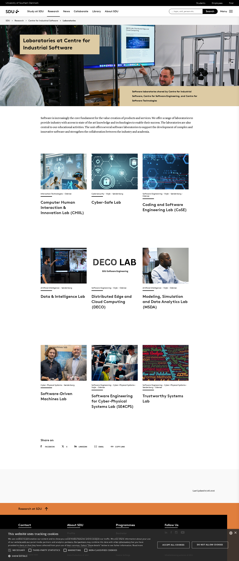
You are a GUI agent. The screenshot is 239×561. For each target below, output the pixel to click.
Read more (138, 545)
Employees (217, 3)
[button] (9, 550)
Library (96, 11)
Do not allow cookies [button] (210, 544)
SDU (8, 21)
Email (101, 446)
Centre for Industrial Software (43, 21)
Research (53, 11)
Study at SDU (35, 11)
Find (231, 3)
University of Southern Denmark (22, 2)
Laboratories (69, 21)
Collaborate (81, 11)
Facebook (50, 446)
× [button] (235, 533)
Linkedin (83, 446)
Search (210, 11)
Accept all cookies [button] (173, 544)
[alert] (119, 545)
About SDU (111, 11)
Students (200, 3)
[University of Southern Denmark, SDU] (12, 11)
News (66, 11)
